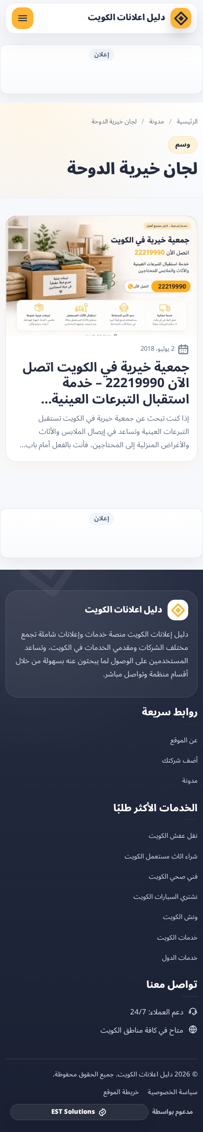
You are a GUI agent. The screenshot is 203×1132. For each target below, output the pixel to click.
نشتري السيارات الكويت (166, 896)
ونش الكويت (180, 917)
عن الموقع (184, 740)
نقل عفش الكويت (173, 835)
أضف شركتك (180, 760)
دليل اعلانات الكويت (126, 18)
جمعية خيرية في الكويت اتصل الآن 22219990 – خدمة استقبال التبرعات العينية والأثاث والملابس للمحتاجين (106, 384)
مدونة (156, 121)
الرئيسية (187, 121)
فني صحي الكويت (173, 876)
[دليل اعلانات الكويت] (180, 18)
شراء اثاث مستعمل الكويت (161, 856)
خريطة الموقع (121, 1092)
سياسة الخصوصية (173, 1092)
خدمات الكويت (177, 937)
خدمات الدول (180, 957)
